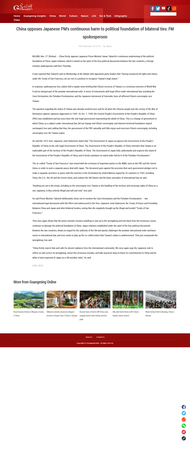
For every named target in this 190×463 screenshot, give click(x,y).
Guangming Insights (35, 16)
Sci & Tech (105, 16)
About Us (88, 337)
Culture (73, 16)
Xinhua (109, 46)
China (52, 16)
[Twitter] (184, 413)
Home (17, 16)
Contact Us (102, 337)
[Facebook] (184, 407)
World (62, 16)
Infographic (120, 16)
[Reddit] (184, 419)
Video (17, 20)
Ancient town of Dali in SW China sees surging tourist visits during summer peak (94, 316)
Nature (84, 16)
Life (94, 16)
